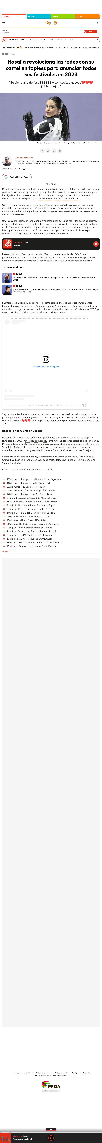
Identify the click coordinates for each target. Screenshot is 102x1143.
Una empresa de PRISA (51, 1084)
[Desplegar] (51, 1129)
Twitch (62, 1040)
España (5, 32)
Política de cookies (62, 1073)
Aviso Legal (16, 1073)
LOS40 (6, 17)
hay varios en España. (35, 440)
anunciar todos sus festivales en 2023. (58, 198)
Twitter (48, 150)
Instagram (35, 1040)
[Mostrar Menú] (3, 23)
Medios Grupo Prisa (51, 1090)
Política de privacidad (44, 1073)
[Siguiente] (98, 47)
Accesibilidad (28, 1073)
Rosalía (5, 551)
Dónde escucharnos (59, 1076)
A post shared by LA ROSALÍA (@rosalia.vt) (46, 405)
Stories (67, 1040)
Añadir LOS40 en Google (19, 177)
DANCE (55, 17)
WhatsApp (54, 150)
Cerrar (98, 40)
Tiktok (40, 1040)
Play (51, 1138)
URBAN (79, 17)
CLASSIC (31, 17)
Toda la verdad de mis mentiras (38, 47)
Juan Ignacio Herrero (24, 158)
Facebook (42, 150)
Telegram (59, 150)
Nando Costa (61, 47)
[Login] (98, 23)
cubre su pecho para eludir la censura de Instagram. (52, 205)
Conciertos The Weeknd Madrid (85, 47)
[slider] (51, 1132)
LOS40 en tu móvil (42, 1076)
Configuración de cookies (81, 1073)
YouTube (46, 1040)
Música (13, 54)
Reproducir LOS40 (96, 244)
